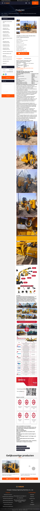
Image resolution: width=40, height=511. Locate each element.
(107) (7, 22)
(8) (7, 56)
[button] (18, 34)
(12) (8, 51)
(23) (6, 42)
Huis (2, 13)
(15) (7, 53)
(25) (6, 29)
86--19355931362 (35, 0)
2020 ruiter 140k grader (20, 450)
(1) (4, 63)
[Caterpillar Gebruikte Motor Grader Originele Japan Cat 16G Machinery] (10, 466)
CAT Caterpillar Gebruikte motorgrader (23, 448)
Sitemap (32, 502)
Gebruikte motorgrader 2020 (21, 446)
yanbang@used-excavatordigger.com (24, 0)
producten (5, 13)
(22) (6, 32)
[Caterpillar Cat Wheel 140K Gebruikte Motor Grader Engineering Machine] (28, 27)
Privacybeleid (32, 504)
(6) (6, 61)
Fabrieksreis (32, 496)
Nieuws (32, 500)
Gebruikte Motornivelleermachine (14, 13)
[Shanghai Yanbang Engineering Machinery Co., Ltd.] (7, 3)
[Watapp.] (4, 74)
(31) (7, 39)
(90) (6, 25)
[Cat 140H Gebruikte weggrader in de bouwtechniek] (29, 466)
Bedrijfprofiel (32, 494)
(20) (6, 45)
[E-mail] (5, 74)
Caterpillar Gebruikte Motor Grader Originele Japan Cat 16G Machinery (9, 475)
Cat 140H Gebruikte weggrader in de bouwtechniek (27, 475)
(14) (6, 49)
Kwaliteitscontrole (32, 498)
